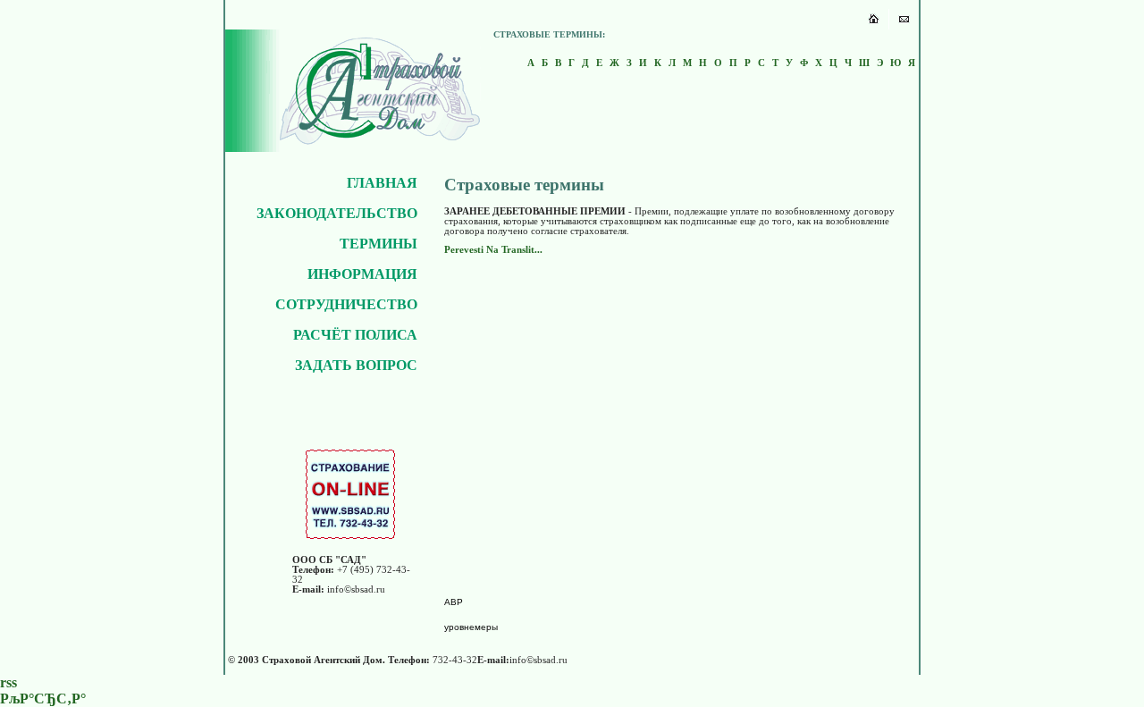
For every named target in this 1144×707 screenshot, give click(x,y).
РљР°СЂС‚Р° (43, 698)
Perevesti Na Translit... (493, 250)
